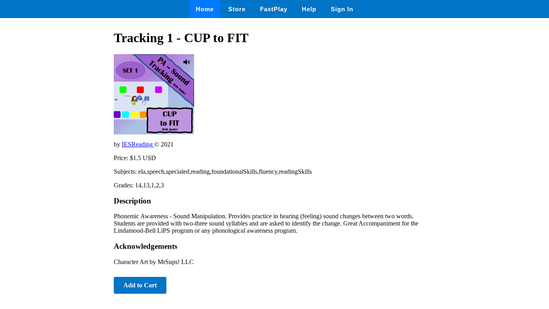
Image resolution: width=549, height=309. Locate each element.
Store (237, 9)
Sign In (342, 9)
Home (205, 9)
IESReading (138, 144)
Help (309, 9)
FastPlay (273, 9)
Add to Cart (140, 285)
